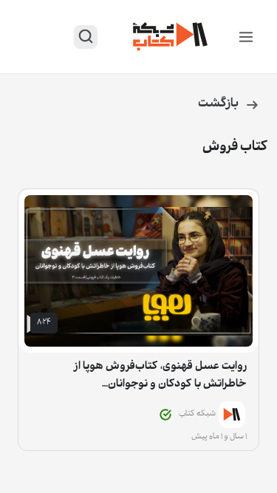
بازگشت (218, 104)
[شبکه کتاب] (170, 36)
